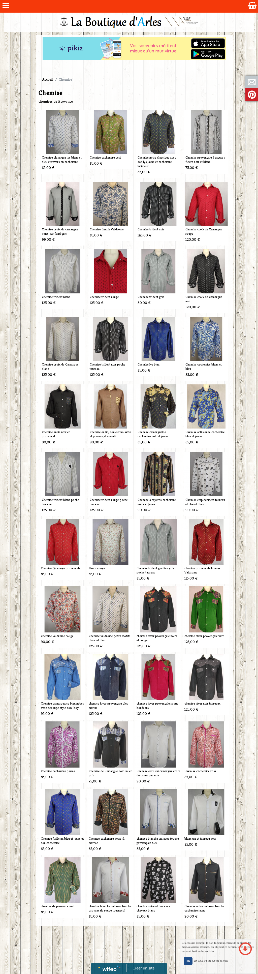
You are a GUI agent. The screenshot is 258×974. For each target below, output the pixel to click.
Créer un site (143, 967)
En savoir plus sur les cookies (211, 960)
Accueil (47, 79)
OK (188, 961)
